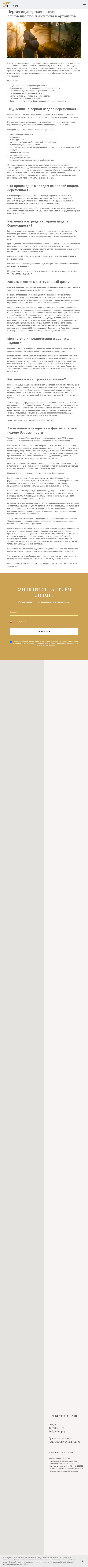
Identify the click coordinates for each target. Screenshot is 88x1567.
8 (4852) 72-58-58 (57, 1424)
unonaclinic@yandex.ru (61, 1451)
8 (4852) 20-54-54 (57, 1431)
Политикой (31, 641)
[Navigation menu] (84, 4)
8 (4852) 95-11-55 (56, 1427)
